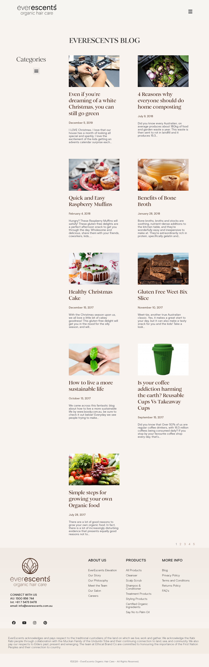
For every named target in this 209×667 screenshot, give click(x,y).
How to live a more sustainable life (91, 386)
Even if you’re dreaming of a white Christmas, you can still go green (92, 104)
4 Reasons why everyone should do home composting (161, 100)
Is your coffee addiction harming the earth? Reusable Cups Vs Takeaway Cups (161, 395)
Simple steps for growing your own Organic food (90, 498)
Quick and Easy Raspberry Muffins (90, 201)
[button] (190, 11)
